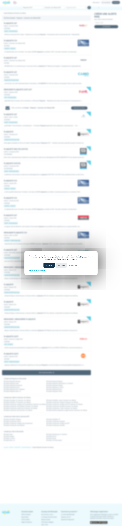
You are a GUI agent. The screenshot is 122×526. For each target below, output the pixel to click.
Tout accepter (49, 265)
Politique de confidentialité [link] (37, 270)
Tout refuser (61, 265)
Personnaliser (73, 265)
